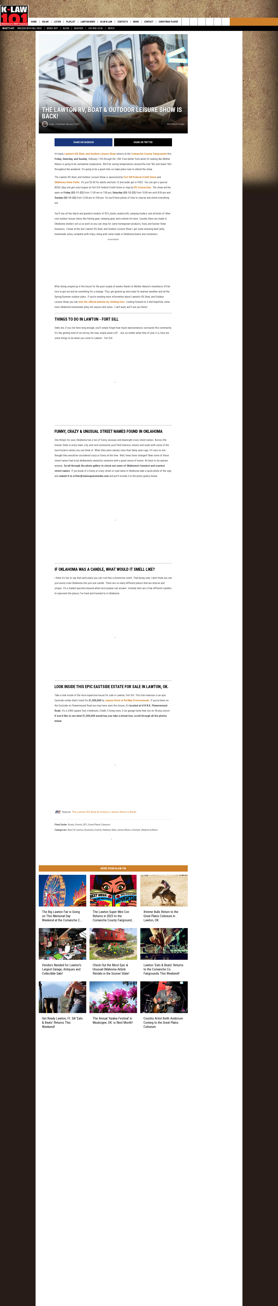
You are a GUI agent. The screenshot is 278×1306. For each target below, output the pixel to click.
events (78, 824)
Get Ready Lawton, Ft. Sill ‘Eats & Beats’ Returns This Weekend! (62, 1022)
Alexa (66, 28)
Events (98, 830)
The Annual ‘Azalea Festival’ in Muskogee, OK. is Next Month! (113, 1020)
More (136, 21)
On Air (45, 21)
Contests (122, 21)
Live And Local (95, 28)
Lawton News (88, 21)
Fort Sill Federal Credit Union (140, 177)
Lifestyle (135, 830)
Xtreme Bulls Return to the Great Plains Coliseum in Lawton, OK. (161, 916)
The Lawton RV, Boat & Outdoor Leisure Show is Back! (104, 811)
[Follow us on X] (226, 22)
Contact (148, 21)
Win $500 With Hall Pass (29, 28)
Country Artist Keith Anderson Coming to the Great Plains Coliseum (163, 1022)
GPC (85, 824)
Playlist (70, 21)
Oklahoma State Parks (67, 182)
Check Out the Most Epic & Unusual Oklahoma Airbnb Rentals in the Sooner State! (111, 969)
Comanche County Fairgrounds (149, 153)
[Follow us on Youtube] (218, 22)
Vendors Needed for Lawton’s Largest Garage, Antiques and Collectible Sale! (61, 969)
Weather (78, 28)
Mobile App (52, 28)
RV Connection (142, 187)
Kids (114, 830)
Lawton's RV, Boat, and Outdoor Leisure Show (90, 153)
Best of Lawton (75, 830)
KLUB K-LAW (106, 21)
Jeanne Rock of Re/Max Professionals (127, 700)
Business (89, 830)
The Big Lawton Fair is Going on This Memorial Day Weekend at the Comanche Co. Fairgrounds (62, 916)
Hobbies (106, 830)
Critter (51, 124)
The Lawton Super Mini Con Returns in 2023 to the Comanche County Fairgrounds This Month (113, 916)
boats (71, 824)
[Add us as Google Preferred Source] (194, 22)
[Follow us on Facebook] (202, 22)
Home (34, 21)
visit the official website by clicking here (102, 301)
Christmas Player (168, 21)
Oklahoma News (149, 830)
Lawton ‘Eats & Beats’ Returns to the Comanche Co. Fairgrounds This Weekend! (163, 969)
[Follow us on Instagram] (210, 22)
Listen (57, 21)
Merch (111, 28)
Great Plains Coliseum (99, 824)
